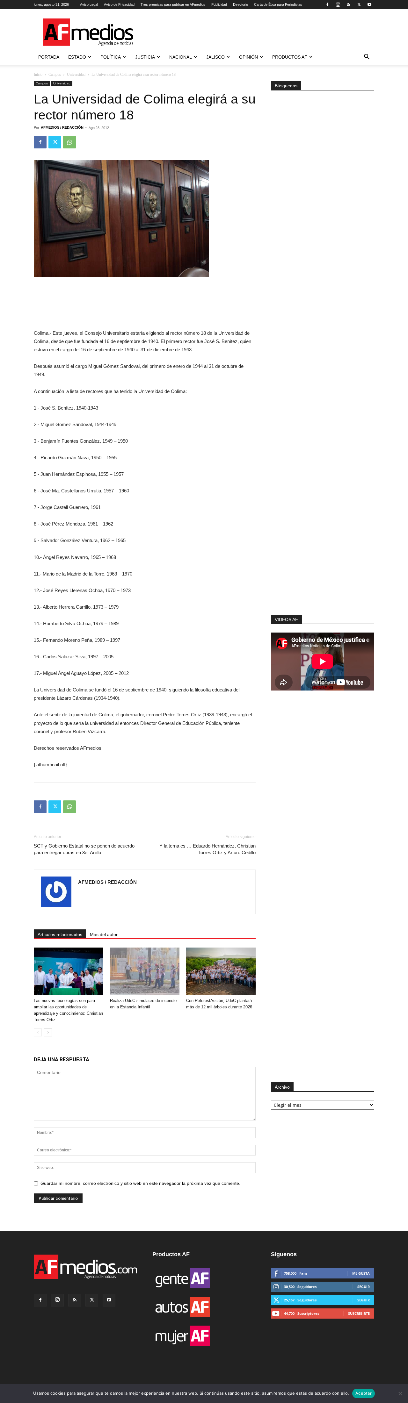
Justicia (145, 57)
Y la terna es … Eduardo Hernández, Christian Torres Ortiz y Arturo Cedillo (207, 849)
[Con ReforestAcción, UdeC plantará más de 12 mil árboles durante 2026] (221, 971)
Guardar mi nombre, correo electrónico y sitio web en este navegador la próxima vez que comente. (140, 1183)
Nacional (180, 57)
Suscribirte (359, 1313)
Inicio (38, 74)
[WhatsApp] (69, 142)
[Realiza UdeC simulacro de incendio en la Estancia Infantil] (144, 971)
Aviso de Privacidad (119, 4)
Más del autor (104, 934)
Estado (77, 57)
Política (110, 57)
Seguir (363, 1286)
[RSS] (348, 4)
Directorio (240, 4)
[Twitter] (359, 4)
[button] (366, 57)
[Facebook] (327, 4)
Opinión (248, 57)
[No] (400, 1393)
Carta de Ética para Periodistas (278, 4)
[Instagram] (338, 4)
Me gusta (361, 1273)
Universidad (76, 74)
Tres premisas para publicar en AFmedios (173, 4)
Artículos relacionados (60, 934)
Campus (54, 74)
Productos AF (289, 57)
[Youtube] (369, 4)
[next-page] (48, 1032)
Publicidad (219, 4)
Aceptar (363, 1393)
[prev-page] (38, 1032)
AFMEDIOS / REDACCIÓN (62, 127)
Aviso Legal (89, 4)
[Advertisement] (322, 529)
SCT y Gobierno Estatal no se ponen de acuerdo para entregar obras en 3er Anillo (84, 849)
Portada (48, 57)
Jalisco (215, 57)
